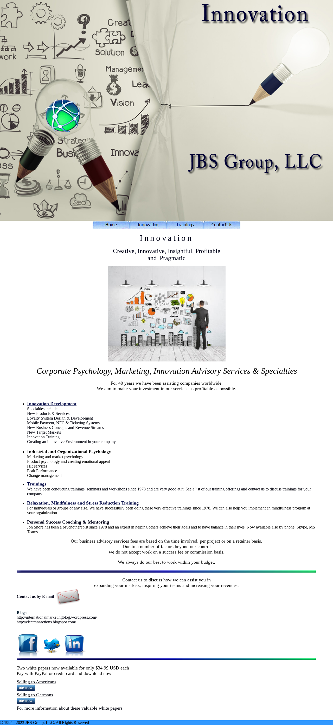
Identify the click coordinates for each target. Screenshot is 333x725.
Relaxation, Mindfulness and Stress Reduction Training (83, 503)
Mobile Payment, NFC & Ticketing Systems (63, 423)
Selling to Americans (36, 681)
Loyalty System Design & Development (60, 418)
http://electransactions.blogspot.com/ (46, 622)
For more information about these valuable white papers (70, 708)
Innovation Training (43, 437)
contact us (256, 489)
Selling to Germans (35, 694)
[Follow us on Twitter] (52, 645)
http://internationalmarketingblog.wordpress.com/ (57, 617)
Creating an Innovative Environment (57, 441)
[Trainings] (184, 227)
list (198, 489)
